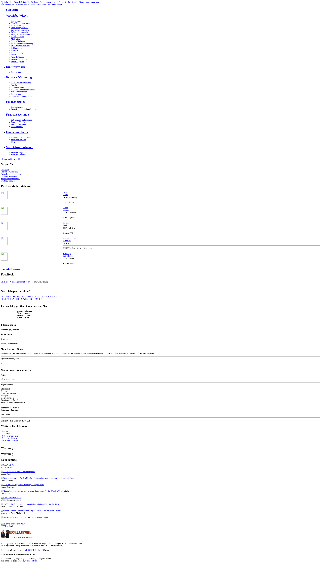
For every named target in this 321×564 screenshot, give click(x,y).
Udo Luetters (42, 517)
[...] (4, 199)
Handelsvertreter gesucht (21, 137)
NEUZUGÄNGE (52, 297)
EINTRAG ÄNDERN (34, 297)
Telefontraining (17, 52)
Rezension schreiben (10, 440)
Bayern (27, 282)
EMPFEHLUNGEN (10, 299)
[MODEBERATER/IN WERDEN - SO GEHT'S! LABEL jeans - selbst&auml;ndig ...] (4, 214)
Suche (67, 2)
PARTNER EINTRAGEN (13, 297)
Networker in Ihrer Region (21, 96)
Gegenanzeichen (17, 87)
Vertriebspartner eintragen (11, 174)
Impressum (95, 2)
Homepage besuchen (10, 438)
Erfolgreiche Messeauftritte (21, 34)
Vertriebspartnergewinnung (21, 59)
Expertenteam (45, 2)
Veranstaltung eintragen (10, 179)
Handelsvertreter (17, 132)
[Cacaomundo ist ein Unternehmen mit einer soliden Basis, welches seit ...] (4, 260)
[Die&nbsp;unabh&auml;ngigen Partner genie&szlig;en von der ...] (4, 244)
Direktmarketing (17, 25)
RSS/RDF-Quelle (33, 550)
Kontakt (75, 2)
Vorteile (14, 85)
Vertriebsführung (17, 57)
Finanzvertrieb (15, 101)
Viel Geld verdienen (19, 92)
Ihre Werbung (32, 2)
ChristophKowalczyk (67, 255)
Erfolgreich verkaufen (19, 32)
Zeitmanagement (17, 61)
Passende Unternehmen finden (23, 89)
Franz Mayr (20, 524)
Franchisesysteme (17, 114)
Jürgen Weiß (39, 485)
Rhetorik (14, 50)
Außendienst (16, 21)
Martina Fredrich (52, 504)
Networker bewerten (10, 436)
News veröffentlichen (9, 176)
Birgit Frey (11, 465)
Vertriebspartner (16, 282)
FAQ (13, 142)
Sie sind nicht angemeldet (11, 159)
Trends (13, 55)
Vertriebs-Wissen (17, 15)
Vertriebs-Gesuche (18, 155)
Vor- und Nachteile (18, 124)
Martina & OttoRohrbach (69, 239)
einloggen (5, 169)
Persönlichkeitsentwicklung (22, 43)
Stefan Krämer (54, 511)
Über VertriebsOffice (18, 2)
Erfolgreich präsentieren (20, 30)
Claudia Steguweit (28, 472)
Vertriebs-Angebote (18, 152)
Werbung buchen (8, 181)
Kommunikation (17, 37)
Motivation (15, 39)
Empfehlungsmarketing (20, 28)
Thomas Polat (63, 491)
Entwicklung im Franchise (21, 120)
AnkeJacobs (66, 209)
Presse (61, 2)
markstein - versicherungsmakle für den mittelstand (55, 478)
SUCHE (38, 299)
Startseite (4, 2)
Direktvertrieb (15, 66)
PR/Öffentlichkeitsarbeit (20, 46)
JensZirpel (65, 193)
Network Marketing (19, 77)
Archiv (55, 2)
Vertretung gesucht (18, 139)
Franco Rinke (16, 498)
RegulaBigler (66, 224)
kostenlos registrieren (9, 172)
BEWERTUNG (27, 299)
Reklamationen (17, 48)
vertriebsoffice (31, 561)
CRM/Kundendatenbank (21, 23)
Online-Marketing (18, 41)
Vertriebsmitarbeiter (19, 147)
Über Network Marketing (21, 83)
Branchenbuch (17, 72)
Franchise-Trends (18, 122)
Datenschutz (84, 2)
